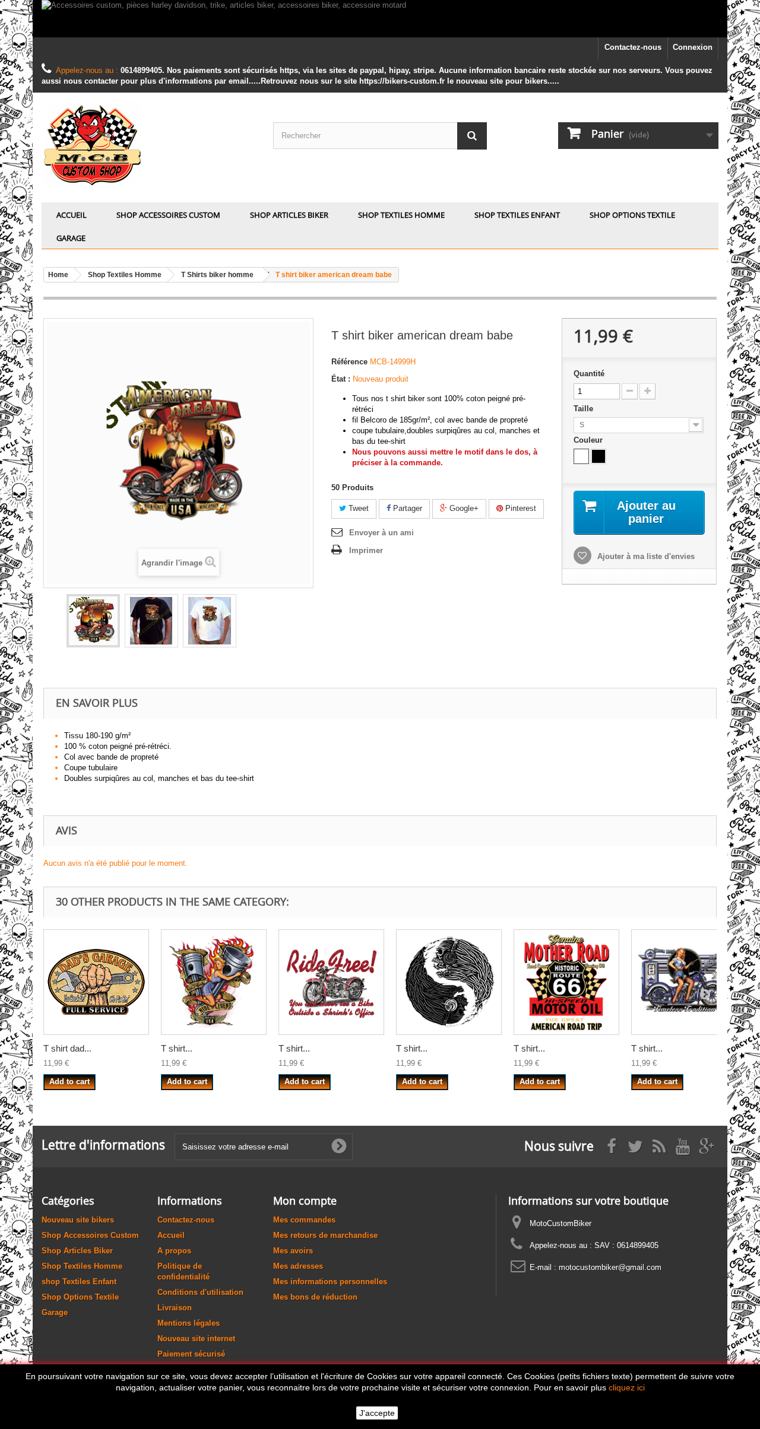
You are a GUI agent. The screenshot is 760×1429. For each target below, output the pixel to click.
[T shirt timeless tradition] (684, 982)
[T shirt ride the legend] (214, 982)
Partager (406, 508)
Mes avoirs (293, 1250)
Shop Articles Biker (289, 214)
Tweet (357, 508)
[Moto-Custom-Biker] (148, 144)
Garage (71, 238)
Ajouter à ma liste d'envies (645, 556)
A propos (174, 1250)
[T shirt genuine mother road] (566, 982)
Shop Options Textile (632, 214)
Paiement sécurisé (191, 1353)
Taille (585, 408)
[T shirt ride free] (331, 982)
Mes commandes (304, 1219)
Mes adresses (298, 1266)
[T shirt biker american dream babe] (93, 621)
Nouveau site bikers (78, 1219)
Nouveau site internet (196, 1338)
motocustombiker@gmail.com (610, 1267)
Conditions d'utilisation (200, 1292)
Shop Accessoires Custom (168, 214)
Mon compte (305, 1200)
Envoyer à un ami (381, 532)
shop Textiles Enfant (517, 214)
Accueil (71, 214)
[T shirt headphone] (449, 982)
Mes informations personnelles (330, 1281)
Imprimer (366, 550)
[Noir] (598, 456)
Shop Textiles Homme (401, 214)
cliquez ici (627, 1387)
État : (340, 378)
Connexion (692, 47)
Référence (349, 361)
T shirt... (176, 1048)
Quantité (589, 373)
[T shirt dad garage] (96, 982)
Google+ (463, 508)
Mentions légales (188, 1323)
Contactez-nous (632, 47)
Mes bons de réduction (315, 1297)
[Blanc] (581, 456)
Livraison (174, 1307)
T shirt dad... (67, 1048)
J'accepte (377, 1413)
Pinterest (519, 508)
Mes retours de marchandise (325, 1235)
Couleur (589, 440)
